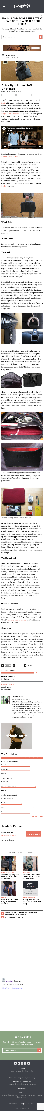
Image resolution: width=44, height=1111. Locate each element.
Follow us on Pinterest (22, 1063)
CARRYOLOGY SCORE (9, 671)
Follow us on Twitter (19, 1063)
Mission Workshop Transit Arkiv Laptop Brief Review (32, 876)
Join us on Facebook (15, 1063)
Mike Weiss (17, 697)
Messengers (20, 95)
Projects (27, 1078)
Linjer (3, 103)
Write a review (33, 834)
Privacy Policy (22, 1097)
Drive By (12, 95)
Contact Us (31, 1095)
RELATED (12, 853)
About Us (4, 1095)
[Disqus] (22, 950)
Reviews (28, 95)
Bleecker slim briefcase (17, 620)
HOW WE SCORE (36, 816)
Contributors (13, 1095)
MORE (30, 665)
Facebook (12, 1084)
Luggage (18, 1071)
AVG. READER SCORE (7, 832)
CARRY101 (31, 853)
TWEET (7, 665)
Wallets (25, 1071)
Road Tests (12, 1078)
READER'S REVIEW (8, 676)
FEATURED (21, 853)
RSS (25, 1063)
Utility (31, 1071)
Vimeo (17, 156)
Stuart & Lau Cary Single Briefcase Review (9, 902)
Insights (20, 1078)
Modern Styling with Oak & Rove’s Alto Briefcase (10, 876)
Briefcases (5, 95)
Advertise (39, 1095)
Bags (34, 95)
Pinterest (25, 1084)
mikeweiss (6, 92)
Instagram (28, 1063)
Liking (33, 1078)
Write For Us (22, 1095)
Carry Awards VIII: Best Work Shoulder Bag (32, 902)
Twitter (18, 1084)
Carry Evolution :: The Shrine (14, 917)
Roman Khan (6, 156)
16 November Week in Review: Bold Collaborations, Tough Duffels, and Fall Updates (21, 913)
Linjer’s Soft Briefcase (10, 113)
